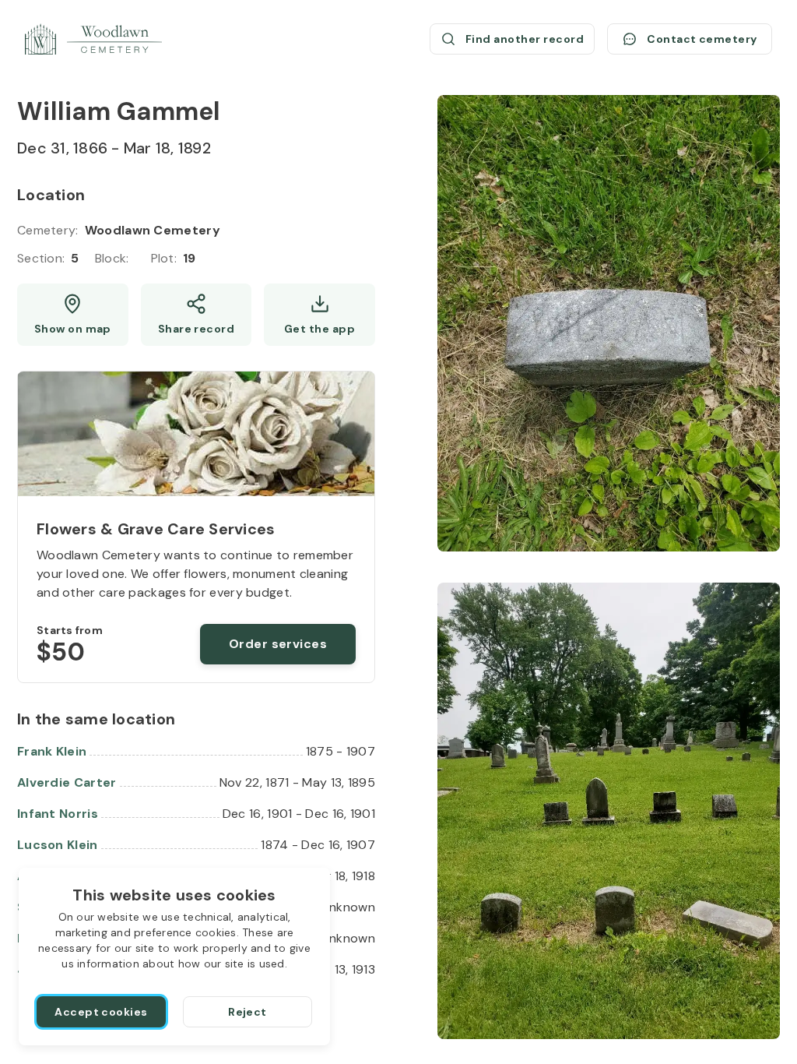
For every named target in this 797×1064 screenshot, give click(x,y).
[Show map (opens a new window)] (72, 315)
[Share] (196, 315)
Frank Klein (51, 751)
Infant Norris (57, 813)
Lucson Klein (57, 845)
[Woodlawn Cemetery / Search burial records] (93, 39)
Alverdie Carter (67, 782)
